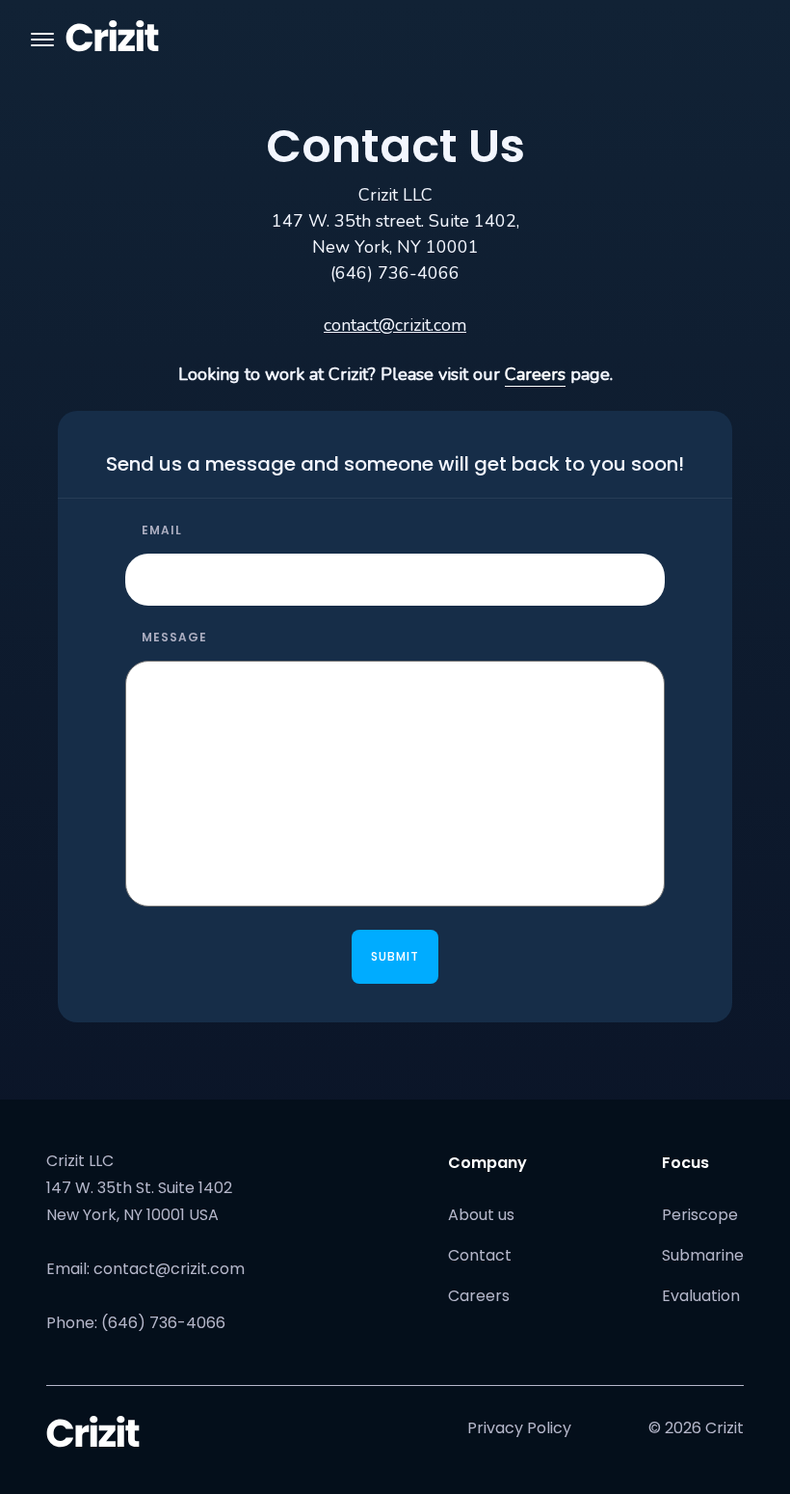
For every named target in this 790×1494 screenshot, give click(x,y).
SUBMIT (395, 956)
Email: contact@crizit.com (145, 1269)
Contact (480, 1255)
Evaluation (701, 1296)
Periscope (700, 1215)
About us (481, 1215)
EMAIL (162, 530)
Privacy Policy (519, 1428)
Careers (535, 374)
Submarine (703, 1255)
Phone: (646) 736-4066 (135, 1323)
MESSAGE (174, 637)
